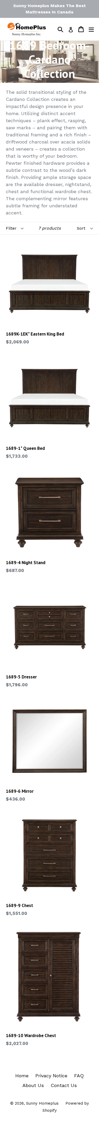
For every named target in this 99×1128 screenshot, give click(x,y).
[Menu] (91, 29)
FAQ (79, 1075)
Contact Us (64, 1085)
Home (22, 1075)
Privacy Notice (51, 1075)
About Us (33, 1085)
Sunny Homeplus (42, 1103)
